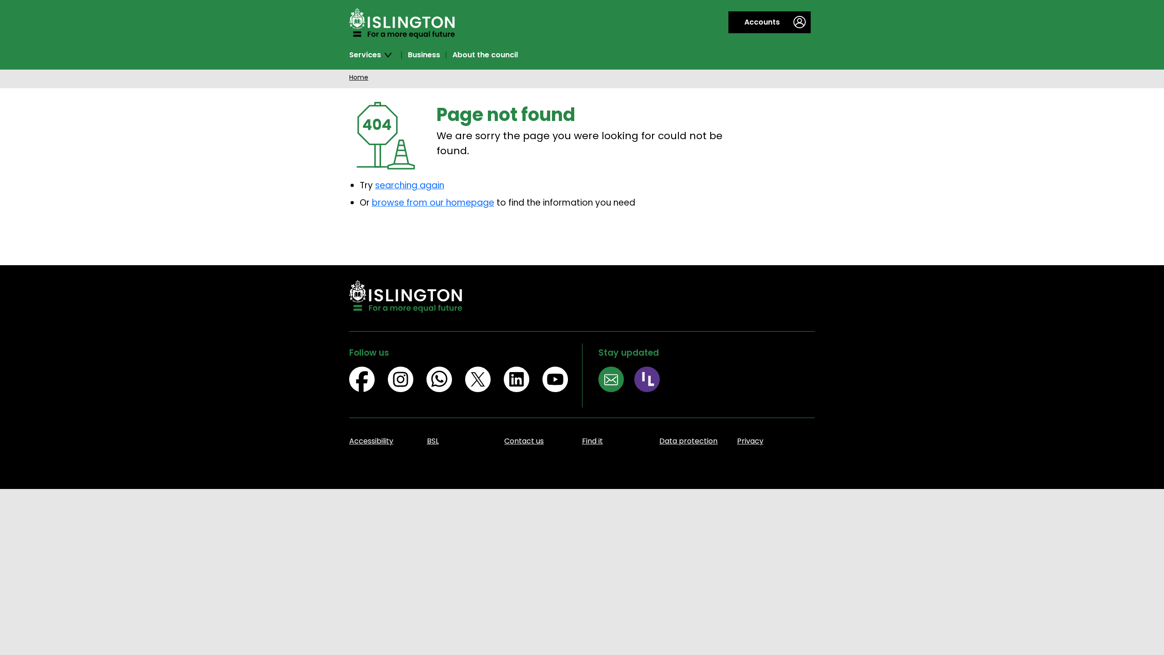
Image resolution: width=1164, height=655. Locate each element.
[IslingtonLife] (652, 381)
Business (424, 55)
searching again (409, 185)
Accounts (762, 22)
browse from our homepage (433, 202)
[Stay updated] (616, 381)
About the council (485, 55)
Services (365, 55)
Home (358, 77)
